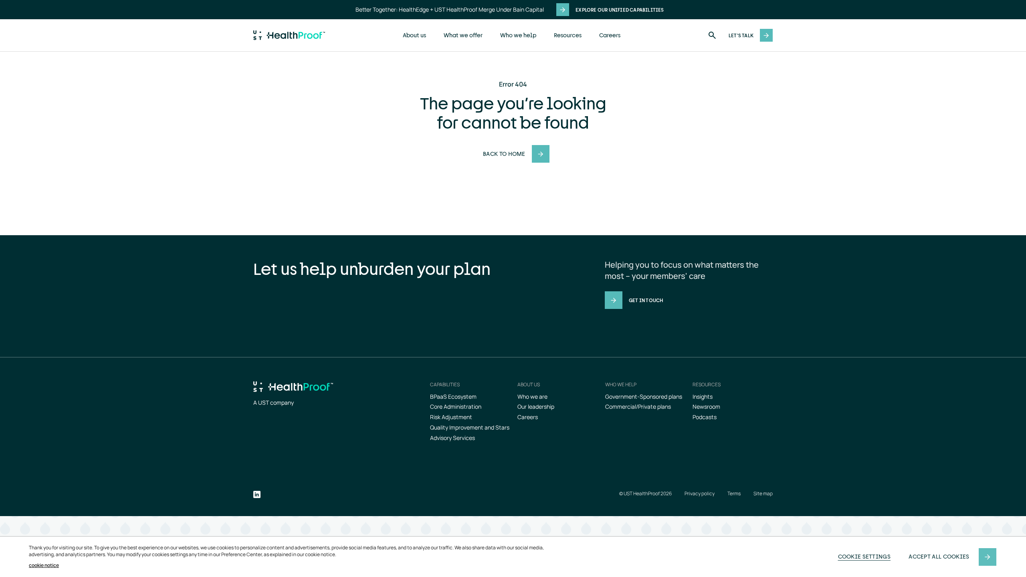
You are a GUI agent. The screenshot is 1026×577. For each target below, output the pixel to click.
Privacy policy (700, 494)
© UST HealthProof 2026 (645, 494)
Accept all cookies (939, 556)
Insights (703, 396)
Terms (734, 494)
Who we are (532, 396)
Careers (609, 35)
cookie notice (44, 565)
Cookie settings (864, 556)
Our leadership (535, 406)
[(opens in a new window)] (257, 495)
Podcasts (705, 417)
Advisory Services (452, 438)
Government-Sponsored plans (643, 396)
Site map (763, 494)
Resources (568, 35)
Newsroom (706, 406)
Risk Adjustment (451, 417)
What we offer (463, 35)
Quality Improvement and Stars (469, 427)
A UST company (273, 402)
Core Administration (455, 406)
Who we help (518, 35)
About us (414, 35)
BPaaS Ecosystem (453, 396)
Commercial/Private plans (638, 406)
